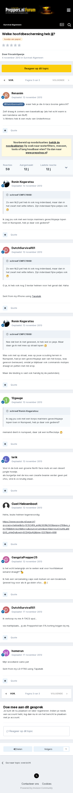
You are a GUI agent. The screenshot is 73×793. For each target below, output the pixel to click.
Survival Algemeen (33, 57)
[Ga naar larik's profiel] (6, 459)
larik (14, 457)
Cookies (46, 783)
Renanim (17, 93)
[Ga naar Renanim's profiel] (6, 95)
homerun (18, 651)
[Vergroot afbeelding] (7, 209)
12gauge (17, 398)
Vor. (11, 80)
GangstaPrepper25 (24, 557)
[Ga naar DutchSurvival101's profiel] (6, 250)
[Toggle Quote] (7, 194)
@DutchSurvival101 (13, 104)
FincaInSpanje (16, 54)
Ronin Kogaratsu (23, 182)
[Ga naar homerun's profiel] (6, 653)
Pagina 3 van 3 (33, 80)
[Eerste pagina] (4, 80)
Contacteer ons (30, 783)
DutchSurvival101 (23, 248)
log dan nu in (31, 714)
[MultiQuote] (5, 130)
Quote (14, 130)
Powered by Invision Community (36, 788)
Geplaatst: (27, 97)
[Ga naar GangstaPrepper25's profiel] (6, 559)
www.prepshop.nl (36, 152)
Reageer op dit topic (36, 68)
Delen (18, 749)
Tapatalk (36, 296)
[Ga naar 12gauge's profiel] (6, 400)
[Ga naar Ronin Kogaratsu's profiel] (6, 183)
